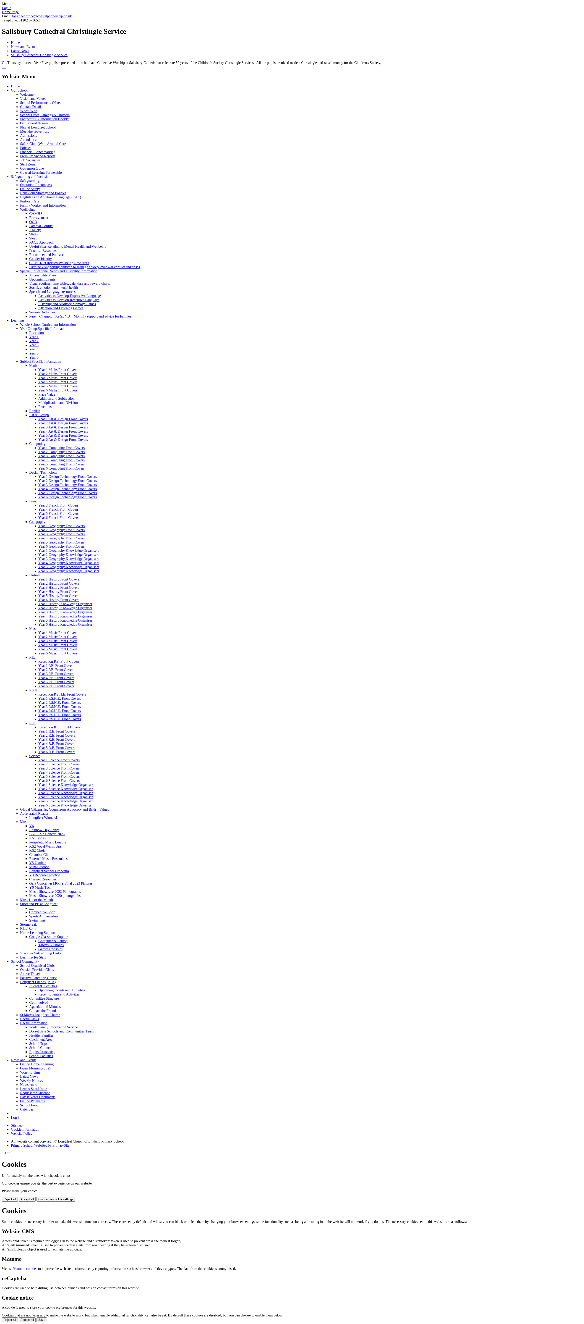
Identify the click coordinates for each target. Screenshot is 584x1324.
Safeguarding (29, 181)
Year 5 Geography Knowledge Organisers (68, 567)
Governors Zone (32, 168)
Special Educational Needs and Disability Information (58, 271)
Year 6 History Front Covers (58, 600)
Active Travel (30, 974)
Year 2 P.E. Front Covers (56, 670)
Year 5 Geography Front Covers (61, 542)
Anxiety (35, 230)
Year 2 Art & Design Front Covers (63, 423)
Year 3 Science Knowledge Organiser (65, 793)
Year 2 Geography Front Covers (61, 530)
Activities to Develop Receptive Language (68, 300)
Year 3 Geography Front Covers (61, 534)
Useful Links (29, 1019)
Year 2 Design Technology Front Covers (67, 481)
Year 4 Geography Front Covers (61, 538)
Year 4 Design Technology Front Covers (67, 489)
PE (31, 908)
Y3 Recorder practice (44, 875)
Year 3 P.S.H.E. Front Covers (59, 707)
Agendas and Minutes (45, 1007)
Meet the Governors (34, 131)
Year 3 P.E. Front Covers (56, 674)
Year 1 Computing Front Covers (61, 448)
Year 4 (34, 349)
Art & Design (39, 415)
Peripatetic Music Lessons (48, 842)
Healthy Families (41, 1035)
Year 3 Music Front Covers (57, 641)
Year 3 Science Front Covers (59, 768)
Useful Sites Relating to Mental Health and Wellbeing (67, 246)
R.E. (32, 723)
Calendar (26, 1109)
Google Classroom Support (48, 937)
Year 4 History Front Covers (58, 592)
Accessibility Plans (42, 275)
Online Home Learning (37, 1064)
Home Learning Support (37, 933)
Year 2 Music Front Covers (57, 637)
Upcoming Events (42, 279)
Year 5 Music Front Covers (57, 649)
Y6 (31, 826)
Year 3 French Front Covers (58, 505)
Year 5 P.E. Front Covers (56, 682)
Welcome (27, 94)
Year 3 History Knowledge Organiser (65, 612)
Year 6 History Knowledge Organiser (65, 624)
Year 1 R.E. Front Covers (56, 731)
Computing (37, 444)
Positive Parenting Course (38, 978)
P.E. (32, 657)
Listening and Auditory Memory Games (67, 304)
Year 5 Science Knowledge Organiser (65, 801)
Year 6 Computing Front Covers (61, 468)
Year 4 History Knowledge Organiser (65, 616)
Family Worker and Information (43, 205)
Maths (33, 366)
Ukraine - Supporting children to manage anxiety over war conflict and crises (84, 267)
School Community (25, 961)
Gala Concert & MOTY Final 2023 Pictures (60, 883)
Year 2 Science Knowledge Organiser (65, 789)
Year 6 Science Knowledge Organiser (65, 805)
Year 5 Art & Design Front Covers (63, 435)
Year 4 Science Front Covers (59, 772)
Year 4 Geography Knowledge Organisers (68, 563)
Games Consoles (50, 949)
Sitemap (17, 1125)
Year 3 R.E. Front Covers (56, 739)
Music (33, 628)
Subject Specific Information (40, 361)
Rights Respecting (42, 1052)
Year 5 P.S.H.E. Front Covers (59, 715)
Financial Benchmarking (37, 152)
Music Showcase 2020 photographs (55, 896)
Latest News (20, 51)
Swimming (37, 920)
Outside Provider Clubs (37, 970)
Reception (36, 333)
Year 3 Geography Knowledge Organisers (68, 559)
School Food (29, 1105)
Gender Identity (40, 259)
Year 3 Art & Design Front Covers (63, 427)
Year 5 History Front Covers (58, 596)
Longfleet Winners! (43, 818)
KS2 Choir (37, 850)
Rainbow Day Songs (44, 830)
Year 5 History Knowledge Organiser (65, 620)
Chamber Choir (40, 854)
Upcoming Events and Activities (61, 990)
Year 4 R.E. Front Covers (56, 744)
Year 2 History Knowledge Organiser (65, 608)
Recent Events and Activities (59, 994)
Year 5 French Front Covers (58, 513)
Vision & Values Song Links (40, 953)
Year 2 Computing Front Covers (61, 452)
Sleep (33, 238)
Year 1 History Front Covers (58, 579)
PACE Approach (41, 242)
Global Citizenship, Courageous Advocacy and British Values (64, 809)
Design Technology (43, 472)
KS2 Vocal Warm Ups (45, 846)
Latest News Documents (37, 1097)
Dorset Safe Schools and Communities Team (61, 1031)
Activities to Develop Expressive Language (69, 296)
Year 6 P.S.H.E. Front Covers (59, 719)
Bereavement (38, 218)
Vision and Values (33, 98)
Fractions (45, 407)
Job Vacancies (30, 160)
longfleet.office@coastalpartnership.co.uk (42, 16)
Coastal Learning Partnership (41, 172)
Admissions (28, 135)
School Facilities (41, 1056)
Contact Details (31, 107)
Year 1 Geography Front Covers (61, 526)
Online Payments (32, 1101)
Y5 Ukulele (37, 863)
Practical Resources (43, 250)
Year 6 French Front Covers (58, 518)
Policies (25, 148)
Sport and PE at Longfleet (38, 904)
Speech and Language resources (52, 292)
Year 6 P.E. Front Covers (56, 686)
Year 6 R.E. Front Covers (56, 752)
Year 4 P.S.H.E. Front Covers (59, 711)
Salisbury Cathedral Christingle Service (39, 55)
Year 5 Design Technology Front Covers (67, 493)
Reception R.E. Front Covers (59, 727)
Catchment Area (40, 1039)
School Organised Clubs (37, 965)
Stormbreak (28, 924)
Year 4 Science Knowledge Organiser (65, 797)
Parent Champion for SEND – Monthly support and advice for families (80, 316)
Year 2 (34, 341)
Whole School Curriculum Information (48, 324)
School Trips (38, 1044)
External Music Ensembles (48, 859)
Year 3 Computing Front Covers (61, 456)
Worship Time (30, 1072)
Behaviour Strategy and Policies (43, 193)
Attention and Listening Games (60, 308)
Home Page (10, 12)
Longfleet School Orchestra (49, 871)
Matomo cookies (25, 1269)
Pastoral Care (29, 201)
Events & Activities (43, 986)
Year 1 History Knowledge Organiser (65, 604)
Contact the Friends (43, 1011)
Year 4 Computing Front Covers (61, 460)
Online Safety (30, 189)
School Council (40, 1048)
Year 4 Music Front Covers (57, 645)
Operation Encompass (36, 185)
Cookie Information (25, 1129)
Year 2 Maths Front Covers (57, 374)
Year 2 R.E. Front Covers (56, 735)
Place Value (46, 394)
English (34, 411)
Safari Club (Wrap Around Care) (43, 144)
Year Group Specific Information (43, 329)
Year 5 (34, 353)
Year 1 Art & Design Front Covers (63, 419)
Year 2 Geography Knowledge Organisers (68, 555)
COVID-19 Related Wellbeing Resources (59, 263)
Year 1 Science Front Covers (59, 760)
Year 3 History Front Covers (58, 587)
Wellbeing (27, 209)
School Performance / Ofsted (41, 103)
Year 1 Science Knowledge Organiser (65, 785)
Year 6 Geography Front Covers (61, 546)
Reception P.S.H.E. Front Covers (62, 694)
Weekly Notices (31, 1080)
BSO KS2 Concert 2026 (47, 834)
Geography (37, 522)
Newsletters (28, 1085)
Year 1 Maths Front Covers (57, 370)
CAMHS (35, 213)
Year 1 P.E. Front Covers (56, 665)
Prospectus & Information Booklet (44, 119)
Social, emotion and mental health (53, 287)
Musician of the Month (36, 900)
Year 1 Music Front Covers (57, 633)
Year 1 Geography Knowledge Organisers (68, 550)
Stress (33, 234)
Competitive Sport (42, 912)
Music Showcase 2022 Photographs (55, 891)
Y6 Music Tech (40, 887)
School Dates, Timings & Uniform (45, 115)
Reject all (10, 1199)
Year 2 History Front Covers (58, 583)
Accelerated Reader (34, 813)
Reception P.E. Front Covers (58, 661)
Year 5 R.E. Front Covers (56, 748)
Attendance (28, 140)
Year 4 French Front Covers (58, 509)
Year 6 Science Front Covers (59, 781)
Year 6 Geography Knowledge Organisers (68, 571)
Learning (17, 320)
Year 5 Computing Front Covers (61, 464)
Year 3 (34, 345)
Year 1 (34, 337)
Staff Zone (27, 164)
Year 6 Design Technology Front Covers (67, 497)
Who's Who (28, 111)
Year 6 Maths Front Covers (57, 390)
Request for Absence (35, 1093)
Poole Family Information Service (53, 1027)
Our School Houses (34, 123)
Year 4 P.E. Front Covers (56, 678)
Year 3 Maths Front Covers (57, 378)
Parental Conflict (41, 226)
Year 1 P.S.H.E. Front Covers (59, 698)
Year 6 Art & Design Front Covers (63, 439)
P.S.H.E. (35, 690)
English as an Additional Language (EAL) (50, 197)
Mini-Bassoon (39, 867)
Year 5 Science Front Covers (59, 776)
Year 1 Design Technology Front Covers (67, 476)
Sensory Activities (42, 312)
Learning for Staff (33, 957)
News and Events (23, 47)
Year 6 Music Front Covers (57, 653)
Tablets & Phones (51, 945)
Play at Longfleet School (38, 127)
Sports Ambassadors (43, 916)
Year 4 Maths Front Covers (57, 382)
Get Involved (38, 1002)
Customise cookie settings (55, 1199)
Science (34, 756)
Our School (19, 90)
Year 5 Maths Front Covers (57, 386)
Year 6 (34, 357)
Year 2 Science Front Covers (59, 764)
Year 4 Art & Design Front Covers (63, 431)
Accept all (27, 1199)
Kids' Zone (28, 928)
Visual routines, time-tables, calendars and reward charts (69, 283)
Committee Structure (44, 998)
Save (41, 1319)
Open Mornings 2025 (35, 1068)
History (34, 575)
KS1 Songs (37, 838)
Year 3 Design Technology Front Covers (67, 485)
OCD (33, 222)
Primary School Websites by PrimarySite (40, 1145)
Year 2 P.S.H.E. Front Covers (59, 702)
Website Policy (21, 1133)
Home (15, 43)
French (34, 501)
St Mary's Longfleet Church (40, 1015)
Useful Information (33, 1023)
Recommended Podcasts (46, 255)
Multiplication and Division (58, 403)
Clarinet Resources (42, 879)
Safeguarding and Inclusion (30, 177)
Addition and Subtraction (56, 398)
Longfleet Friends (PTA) (38, 982)
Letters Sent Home (33, 1089)
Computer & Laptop (53, 941)
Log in (6, 8)
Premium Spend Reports (37, 156)
